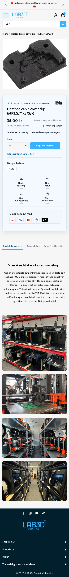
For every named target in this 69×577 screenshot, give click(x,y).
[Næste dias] (63, 4)
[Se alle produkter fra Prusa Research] (58, 103)
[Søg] (63, 24)
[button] (5, 15)
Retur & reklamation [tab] (54, 246)
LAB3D (29, 573)
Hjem (5, 33)
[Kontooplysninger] (55, 15)
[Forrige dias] (5, 4)
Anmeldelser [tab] (33, 246)
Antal (10, 139)
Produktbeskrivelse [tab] (13, 246)
